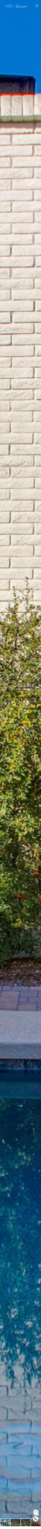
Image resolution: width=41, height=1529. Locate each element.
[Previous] (5, 759)
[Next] (36, 759)
